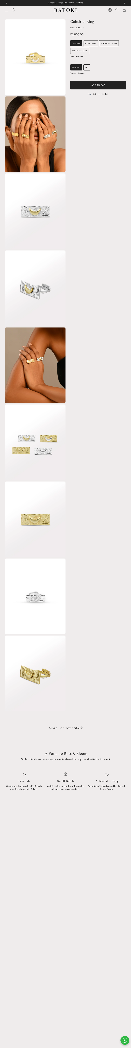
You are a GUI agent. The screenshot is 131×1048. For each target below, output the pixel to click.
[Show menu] (6, 10)
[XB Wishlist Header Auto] (117, 10)
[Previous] (6, 2)
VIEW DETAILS (76, 28)
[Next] (124, 2)
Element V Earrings (55, 3)
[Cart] (124, 10)
